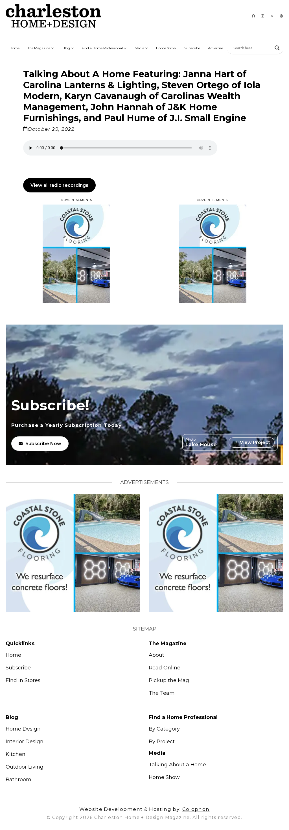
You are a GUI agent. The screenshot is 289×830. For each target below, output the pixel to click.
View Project (255, 442)
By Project (162, 741)
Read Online (164, 668)
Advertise (215, 48)
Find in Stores (23, 680)
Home (14, 48)
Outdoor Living (24, 767)
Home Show (166, 48)
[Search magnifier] (277, 48)
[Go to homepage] (53, 16)
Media (140, 48)
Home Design (23, 729)
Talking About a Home (177, 765)
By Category (164, 729)
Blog (66, 48)
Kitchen (15, 754)
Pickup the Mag (169, 680)
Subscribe (192, 48)
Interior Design (24, 741)
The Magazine (39, 48)
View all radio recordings (59, 185)
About (156, 655)
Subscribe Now (43, 443)
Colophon (196, 809)
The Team (162, 693)
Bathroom (18, 779)
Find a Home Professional (103, 48)
